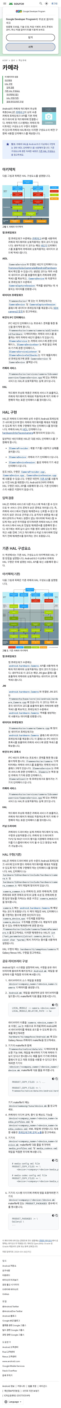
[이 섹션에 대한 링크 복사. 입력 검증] (17, 498)
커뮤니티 (21, 1386)
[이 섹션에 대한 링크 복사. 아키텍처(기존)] (23, 574)
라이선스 (43, 1386)
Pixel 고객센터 (8, 1352)
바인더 (44, 245)
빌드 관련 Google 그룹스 (13, 1330)
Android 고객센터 (10, 1347)
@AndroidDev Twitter (12, 1311)
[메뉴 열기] (5, 3)
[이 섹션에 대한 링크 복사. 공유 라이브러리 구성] (30, 961)
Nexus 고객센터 (9, 1356)
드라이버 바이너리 (10, 1289)
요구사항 (6, 1270)
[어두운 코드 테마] (53, 1005)
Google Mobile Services (13, 1366)
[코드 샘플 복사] (56, 1005)
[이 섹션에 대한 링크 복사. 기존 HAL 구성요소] (34, 549)
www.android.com (11, 1361)
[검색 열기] (41, 3)
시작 (30, 47)
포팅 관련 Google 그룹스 (13, 1334)
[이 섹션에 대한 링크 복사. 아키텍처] (18, 170)
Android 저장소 (9, 1266)
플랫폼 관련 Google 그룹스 (14, 1325)
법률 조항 (32, 1386)
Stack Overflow (9, 1370)
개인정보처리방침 (12, 1391)
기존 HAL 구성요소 (47, 151)
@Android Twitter (10, 1306)
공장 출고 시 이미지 (10, 1284)
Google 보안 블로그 (11, 1320)
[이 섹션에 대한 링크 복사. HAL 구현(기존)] (24, 855)
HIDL (25, 429)
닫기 (30, 37)
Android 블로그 (9, 1316)
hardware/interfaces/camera (17, 433)
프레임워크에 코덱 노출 (30, 1132)
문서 (13, 60)
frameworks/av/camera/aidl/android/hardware (32, 268)
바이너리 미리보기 (10, 1280)
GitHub (5, 1294)
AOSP (4, 60)
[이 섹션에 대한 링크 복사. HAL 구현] (20, 412)
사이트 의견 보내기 (31, 1391)
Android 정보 (8, 1386)
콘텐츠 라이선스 (45, 1240)
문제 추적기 (7, 1375)
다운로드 (6, 1275)
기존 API (44, 479)
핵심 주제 (22, 60)
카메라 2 (20, 112)
